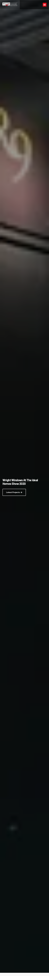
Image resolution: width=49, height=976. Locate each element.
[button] (44, 5)
